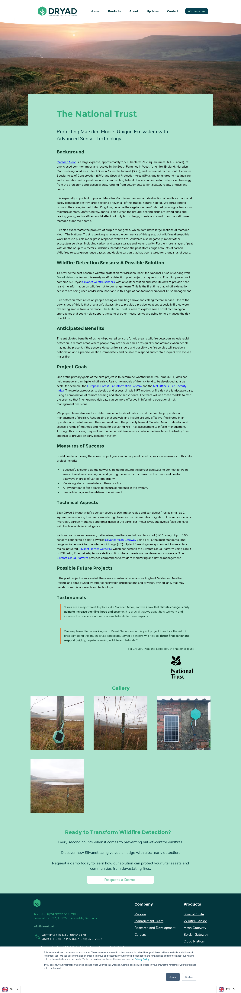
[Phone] (37, 936)
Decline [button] (189, 976)
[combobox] (10, 989)
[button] (114, 11)
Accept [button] (172, 976)
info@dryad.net (44, 926)
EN (11, 989)
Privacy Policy (142, 959)
